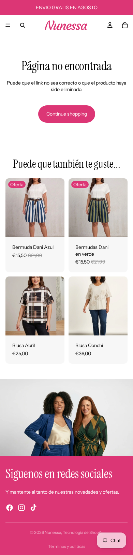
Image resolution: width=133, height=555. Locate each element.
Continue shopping (66, 114)
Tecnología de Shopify (83, 532)
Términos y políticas (66, 546)
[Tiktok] (33, 508)
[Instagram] (21, 508)
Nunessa (53, 532)
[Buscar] (22, 25)
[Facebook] (9, 508)
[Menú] (8, 25)
